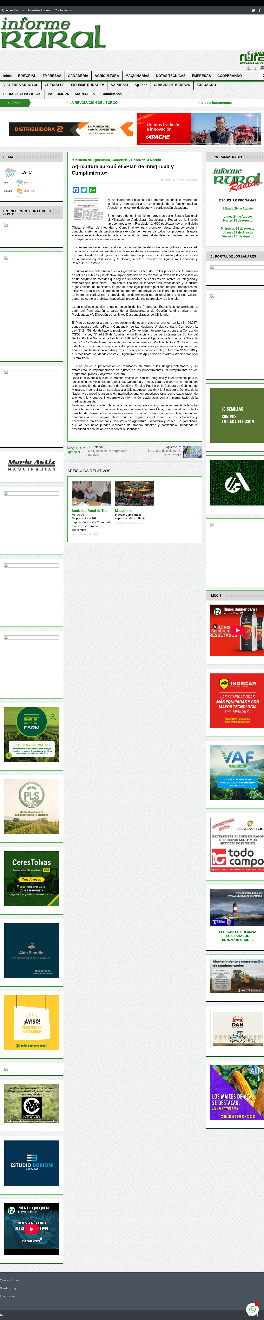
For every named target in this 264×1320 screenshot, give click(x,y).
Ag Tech (140, 85)
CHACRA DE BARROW (172, 85)
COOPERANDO (229, 76)
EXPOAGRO (206, 85)
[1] (252, 1311)
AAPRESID (119, 85)
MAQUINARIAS (138, 76)
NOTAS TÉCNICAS (171, 76)
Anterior (97, 447)
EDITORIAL (27, 76)
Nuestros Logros (39, 10)
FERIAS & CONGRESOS (22, 94)
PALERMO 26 (58, 94)
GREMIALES (55, 85)
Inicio (7, 76)
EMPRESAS (51, 76)
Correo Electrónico (187, 179)
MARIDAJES (85, 94)
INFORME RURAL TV (87, 85)
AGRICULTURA (107, 76)
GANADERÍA (78, 76)
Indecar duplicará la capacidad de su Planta (130, 514)
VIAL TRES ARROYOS (20, 85)
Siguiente (171, 447)
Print (167, 179)
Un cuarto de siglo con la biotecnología (164, 452)
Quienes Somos (13, 10)
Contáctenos (63, 10)
